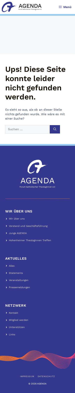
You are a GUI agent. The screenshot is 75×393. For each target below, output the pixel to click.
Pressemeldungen (19, 287)
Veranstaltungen (18, 280)
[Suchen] (55, 129)
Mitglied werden (18, 320)
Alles (11, 265)
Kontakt (13, 312)
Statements (16, 273)
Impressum (27, 376)
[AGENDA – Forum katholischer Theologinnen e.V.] (22, 7)
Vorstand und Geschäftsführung (28, 226)
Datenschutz (46, 376)
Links (12, 334)
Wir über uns (17, 218)
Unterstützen (17, 327)
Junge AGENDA (18, 233)
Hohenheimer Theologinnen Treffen (30, 240)
